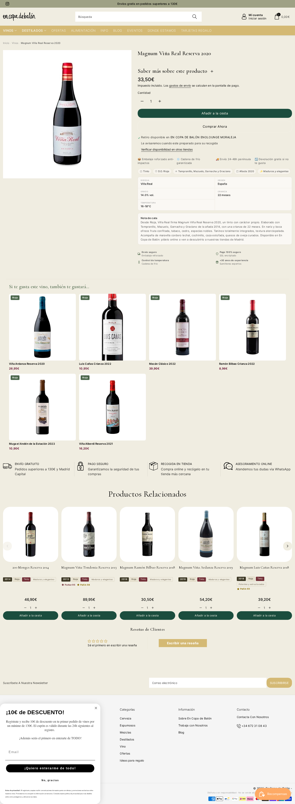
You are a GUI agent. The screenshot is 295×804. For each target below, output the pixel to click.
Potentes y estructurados (251, 584)
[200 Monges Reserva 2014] (30, 534)
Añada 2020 (246, 171)
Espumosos (127, 725)
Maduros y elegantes (43, 579)
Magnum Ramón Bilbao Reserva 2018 (147, 567)
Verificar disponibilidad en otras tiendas (167, 149)
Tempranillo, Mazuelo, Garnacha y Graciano (204, 171)
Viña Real (147, 183)
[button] (282, 16)
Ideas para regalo (132, 760)
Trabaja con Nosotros (193, 725)
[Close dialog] (96, 708)
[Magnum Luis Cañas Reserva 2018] (264, 534)
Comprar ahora (215, 126)
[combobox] (138, 17)
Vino (123, 746)
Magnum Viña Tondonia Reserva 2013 (89, 567)
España (222, 183)
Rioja (17, 579)
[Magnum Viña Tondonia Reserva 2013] (89, 534)
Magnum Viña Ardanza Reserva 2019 (206, 567)
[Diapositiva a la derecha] (287, 546)
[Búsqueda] (195, 17)
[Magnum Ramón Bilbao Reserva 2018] (147, 534)
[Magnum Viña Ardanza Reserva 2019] (206, 534)
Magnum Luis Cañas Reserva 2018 (264, 567)
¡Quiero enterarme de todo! (50, 768)
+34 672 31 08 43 (254, 725)
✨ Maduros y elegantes (274, 171)
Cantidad (144, 92)
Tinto (146, 171)
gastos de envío (180, 85)
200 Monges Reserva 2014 (30, 567)
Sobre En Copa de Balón (195, 718)
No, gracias (50, 780)
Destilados (127, 739)
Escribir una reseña (183, 643)
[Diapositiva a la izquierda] (7, 546)
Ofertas (125, 753)
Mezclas (125, 732)
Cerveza (125, 718)
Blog (181, 732)
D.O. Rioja (163, 171)
